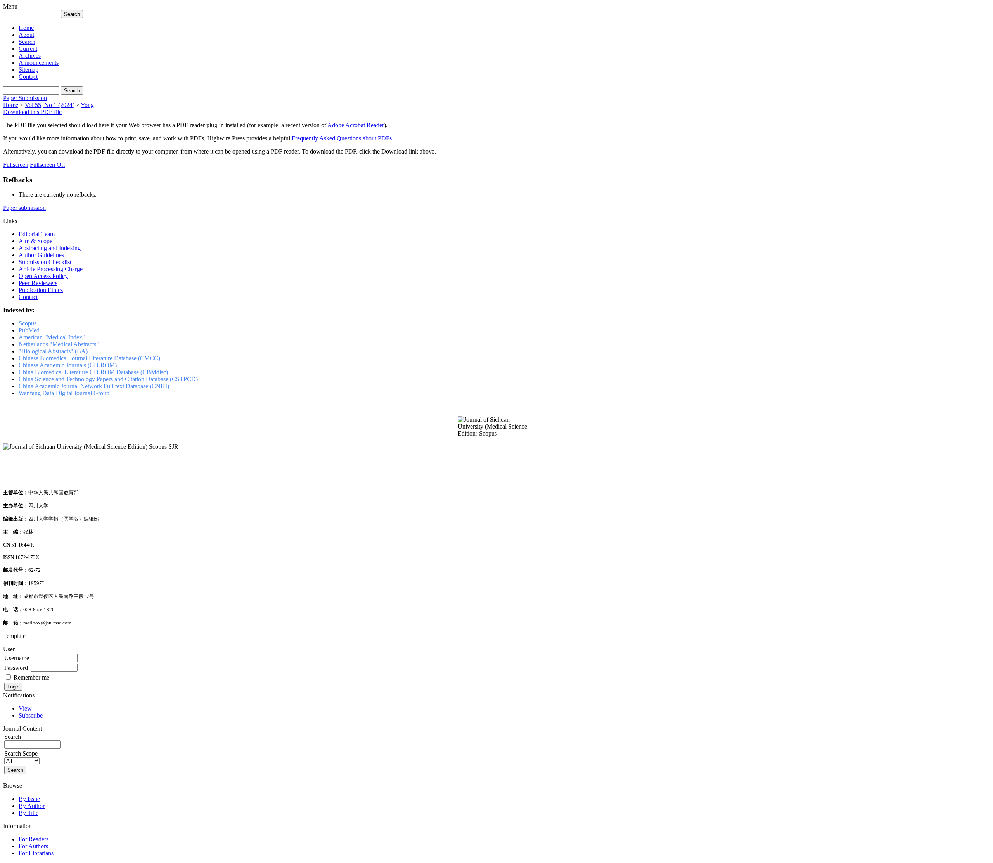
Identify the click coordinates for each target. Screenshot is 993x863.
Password (16, 667)
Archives (30, 55)
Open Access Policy (43, 276)
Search (27, 41)
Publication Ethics (41, 290)
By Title (28, 812)
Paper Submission (25, 98)
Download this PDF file (32, 112)
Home (26, 27)
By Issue (29, 799)
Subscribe (31, 715)
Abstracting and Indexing (50, 248)
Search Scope (21, 753)
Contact (28, 76)
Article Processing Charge (51, 269)
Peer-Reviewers (38, 283)
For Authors (33, 846)
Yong (87, 105)
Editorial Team (37, 234)
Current (28, 48)
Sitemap (28, 69)
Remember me (31, 677)
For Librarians (36, 853)
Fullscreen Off (47, 164)
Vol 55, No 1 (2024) (49, 105)
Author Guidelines (41, 255)
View (25, 708)
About (26, 34)
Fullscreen (15, 164)
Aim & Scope (35, 241)
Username (16, 658)
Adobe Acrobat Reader (355, 125)
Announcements (39, 62)
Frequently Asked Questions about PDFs (342, 138)
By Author (32, 805)
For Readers (33, 839)
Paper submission (24, 207)
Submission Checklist (45, 262)
